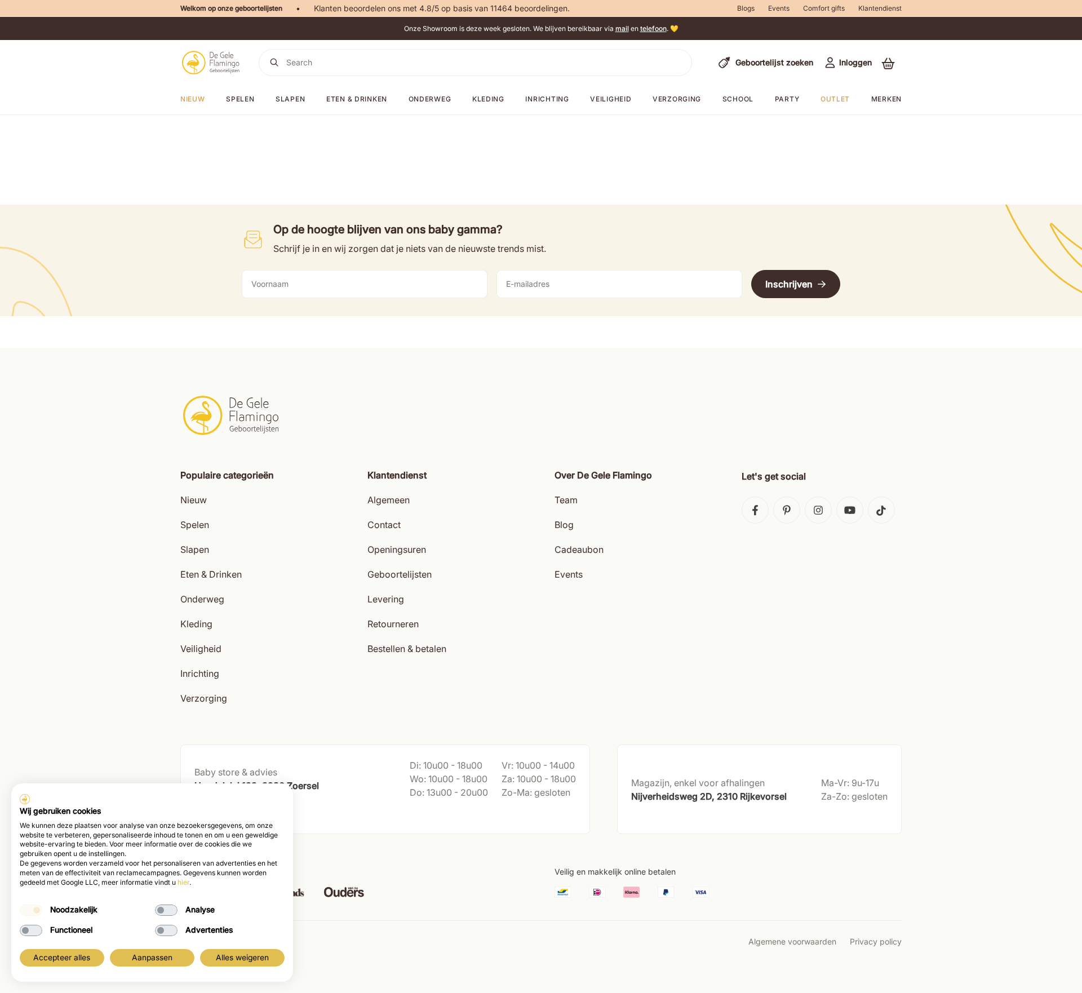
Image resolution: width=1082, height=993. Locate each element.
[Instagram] (818, 510)
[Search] (274, 62)
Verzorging (677, 99)
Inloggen (855, 62)
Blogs (746, 8)
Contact (384, 524)
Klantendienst (880, 8)
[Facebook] (755, 510)
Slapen (290, 99)
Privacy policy (876, 941)
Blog (564, 524)
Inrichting (547, 99)
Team (566, 500)
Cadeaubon (579, 549)
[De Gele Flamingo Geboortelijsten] (210, 62)
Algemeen (388, 500)
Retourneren (393, 624)
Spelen (240, 99)
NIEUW (192, 99)
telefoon (653, 28)
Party (787, 99)
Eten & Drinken (211, 574)
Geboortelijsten (399, 574)
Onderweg (430, 99)
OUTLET (835, 99)
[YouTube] (849, 510)
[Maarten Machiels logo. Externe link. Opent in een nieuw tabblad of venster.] (25, 799)
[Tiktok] (881, 510)
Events (779, 8)
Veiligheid (610, 99)
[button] (888, 63)
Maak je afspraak (227, 814)
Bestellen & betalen (406, 648)
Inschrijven (789, 284)
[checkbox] (31, 910)
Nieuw (193, 500)
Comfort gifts (824, 8)
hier (183, 882)
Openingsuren (396, 549)
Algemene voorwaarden (792, 941)
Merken (886, 99)
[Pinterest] (786, 510)
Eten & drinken (356, 99)
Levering (385, 599)
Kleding (488, 99)
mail (622, 28)
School (737, 99)
